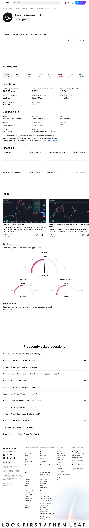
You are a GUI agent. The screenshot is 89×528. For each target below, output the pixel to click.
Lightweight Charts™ (78, 453)
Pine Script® (28, 500)
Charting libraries (77, 452)
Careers (42, 489)
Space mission (44, 483)
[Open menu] (3, 3)
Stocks (26, 455)
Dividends (27, 485)
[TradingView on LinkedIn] (4, 458)
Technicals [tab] (33, 34)
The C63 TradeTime (46, 500)
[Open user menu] (72, 3)
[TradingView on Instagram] (14, 455)
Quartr (10, 483)
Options (27, 496)
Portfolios (27, 492)
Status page (43, 519)
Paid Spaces (60, 479)
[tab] (32, 152)
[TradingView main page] (7, 3)
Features (42, 450)
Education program (77, 468)
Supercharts (28, 450)
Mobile (26, 505)
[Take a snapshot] (69, 40)
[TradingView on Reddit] (14, 458)
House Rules (60, 457)
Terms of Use (44, 505)
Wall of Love (60, 452)
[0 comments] (37, 235)
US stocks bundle (45, 476)
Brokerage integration (78, 465)
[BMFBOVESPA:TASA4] (4, 221)
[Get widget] (73, 40)
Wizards (59, 476)
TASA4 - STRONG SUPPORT (13, 224)
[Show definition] (18, 89)
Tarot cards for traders (46, 498)
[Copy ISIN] (49, 131)
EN (68, 3)
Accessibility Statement (47, 513)
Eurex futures (44, 474)
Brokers (42, 463)
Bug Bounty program (46, 517)
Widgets (74, 450)
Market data (43, 453)
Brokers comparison (46, 465)
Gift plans (43, 455)
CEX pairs (27, 463)
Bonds (26, 459)
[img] (27, 20)
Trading (59, 465)
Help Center (43, 487)
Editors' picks (60, 468)
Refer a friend (61, 453)
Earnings (27, 483)
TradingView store (45, 496)
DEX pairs (27, 465)
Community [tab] (24, 34)
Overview (43, 461)
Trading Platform (77, 457)
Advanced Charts (77, 455)
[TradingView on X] (4, 455)
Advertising (75, 463)
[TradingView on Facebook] (7, 455)
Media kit (43, 491)
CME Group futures (45, 472)
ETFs (26, 457)
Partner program (77, 466)
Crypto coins (28, 461)
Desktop (27, 507)
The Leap (43, 466)
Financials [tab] (14, 34)
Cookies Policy (44, 511)
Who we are (43, 481)
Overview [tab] (6, 34)
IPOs (26, 487)
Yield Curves (28, 494)
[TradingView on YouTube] (11, 455)
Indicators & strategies (63, 474)
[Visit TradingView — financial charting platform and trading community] (10, 66)
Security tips (43, 515)
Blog (41, 485)
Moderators (60, 459)
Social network (61, 450)
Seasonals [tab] (42, 34)
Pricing (42, 452)
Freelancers (60, 478)
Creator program (61, 455)
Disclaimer (43, 507)
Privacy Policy (44, 509)
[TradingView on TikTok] (11, 458)
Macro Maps (28, 498)
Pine (26, 466)
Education (59, 466)
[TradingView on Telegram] (7, 458)
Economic (27, 481)
